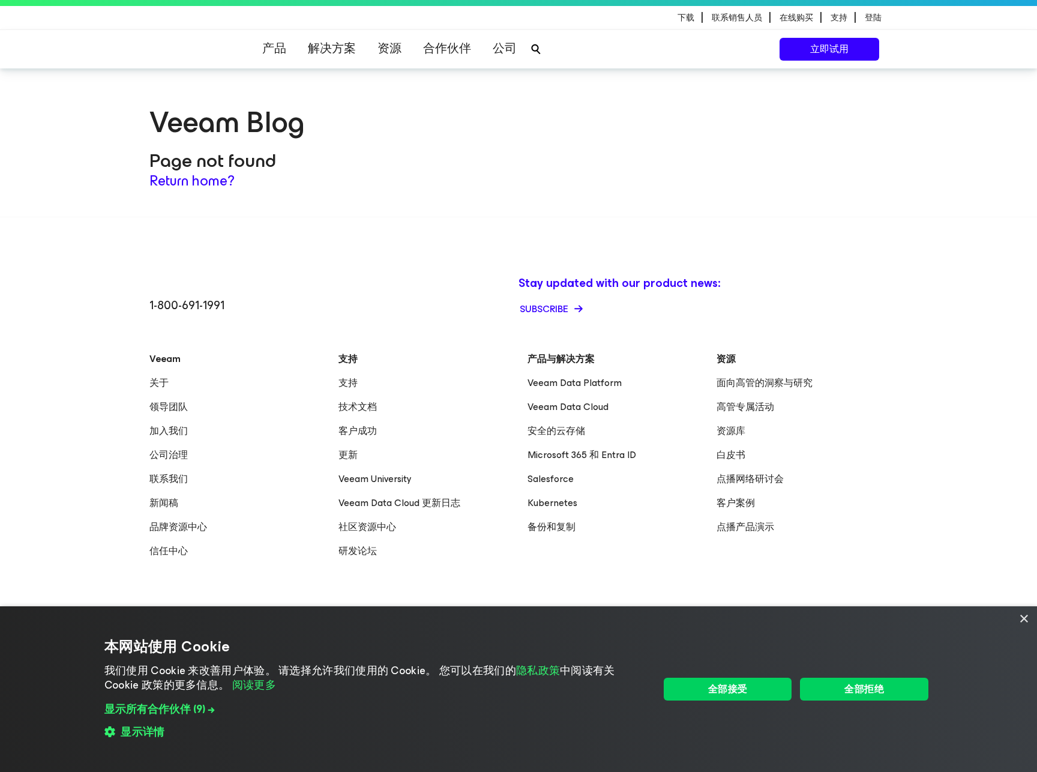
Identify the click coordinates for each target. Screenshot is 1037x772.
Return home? (192, 181)
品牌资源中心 (178, 527)
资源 (389, 48)
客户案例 (736, 503)
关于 (159, 383)
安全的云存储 (556, 431)
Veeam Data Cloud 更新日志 (399, 503)
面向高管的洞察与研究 (765, 383)
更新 (348, 455)
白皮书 (731, 455)
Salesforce (551, 479)
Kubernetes (552, 503)
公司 (505, 48)
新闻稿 (163, 503)
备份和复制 (552, 527)
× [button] (1023, 619)
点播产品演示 (745, 527)
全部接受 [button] (728, 689)
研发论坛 (357, 551)
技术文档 (357, 407)
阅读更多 (254, 685)
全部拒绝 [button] (864, 689)
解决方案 (332, 48)
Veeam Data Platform (575, 383)
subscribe (545, 309)
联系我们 (168, 479)
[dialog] (518, 689)
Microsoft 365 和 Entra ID (582, 455)
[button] (373, 709)
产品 (274, 48)
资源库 (731, 431)
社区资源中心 (367, 527)
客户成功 (357, 431)
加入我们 (168, 431)
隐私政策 (538, 671)
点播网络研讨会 (750, 479)
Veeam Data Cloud (568, 407)
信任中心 (168, 551)
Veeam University (375, 479)
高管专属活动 (745, 407)
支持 (348, 383)
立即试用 (829, 49)
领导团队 (168, 407)
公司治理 (168, 455)
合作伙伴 (447, 48)
